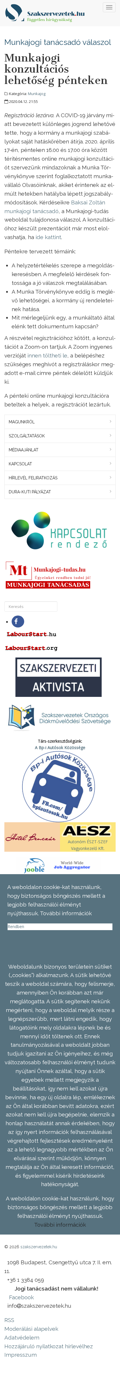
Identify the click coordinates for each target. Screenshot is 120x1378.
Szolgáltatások (27, 436)
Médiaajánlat (23, 450)
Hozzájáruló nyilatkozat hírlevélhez (48, 1346)
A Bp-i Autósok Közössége (60, 747)
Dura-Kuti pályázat (30, 492)
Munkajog (36, 93)
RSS (9, 1320)
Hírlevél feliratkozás (33, 478)
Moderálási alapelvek (31, 1329)
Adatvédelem (21, 1337)
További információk (60, 1224)
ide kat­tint (48, 237)
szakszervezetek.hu (38, 1246)
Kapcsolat (20, 464)
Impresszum (20, 1354)
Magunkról (22, 422)
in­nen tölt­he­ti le (47, 355)
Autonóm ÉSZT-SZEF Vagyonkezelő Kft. (88, 845)
